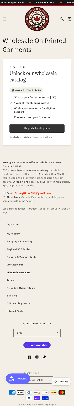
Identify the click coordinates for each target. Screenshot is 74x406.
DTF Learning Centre (18, 303)
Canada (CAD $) (35, 379)
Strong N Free (31, 404)
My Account (13, 233)
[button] (4, 19)
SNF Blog (12, 295)
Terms (10, 280)
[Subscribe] (56, 333)
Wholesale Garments (18, 272)
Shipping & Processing (20, 241)
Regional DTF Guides (18, 249)
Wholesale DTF (15, 264)
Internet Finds (15, 311)
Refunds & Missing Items (21, 287)
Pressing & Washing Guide (21, 256)
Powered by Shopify (47, 404)
